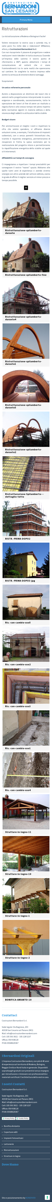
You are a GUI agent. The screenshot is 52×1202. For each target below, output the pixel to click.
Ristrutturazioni (11, 1150)
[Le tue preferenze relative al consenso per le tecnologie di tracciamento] (47, 1197)
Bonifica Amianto (12, 1126)
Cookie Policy (23, 1118)
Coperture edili (10, 1132)
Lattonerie (9, 1144)
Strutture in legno (12, 1156)
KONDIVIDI (31, 1197)
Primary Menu (26, 19)
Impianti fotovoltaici (13, 1138)
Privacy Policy (9, 1118)
